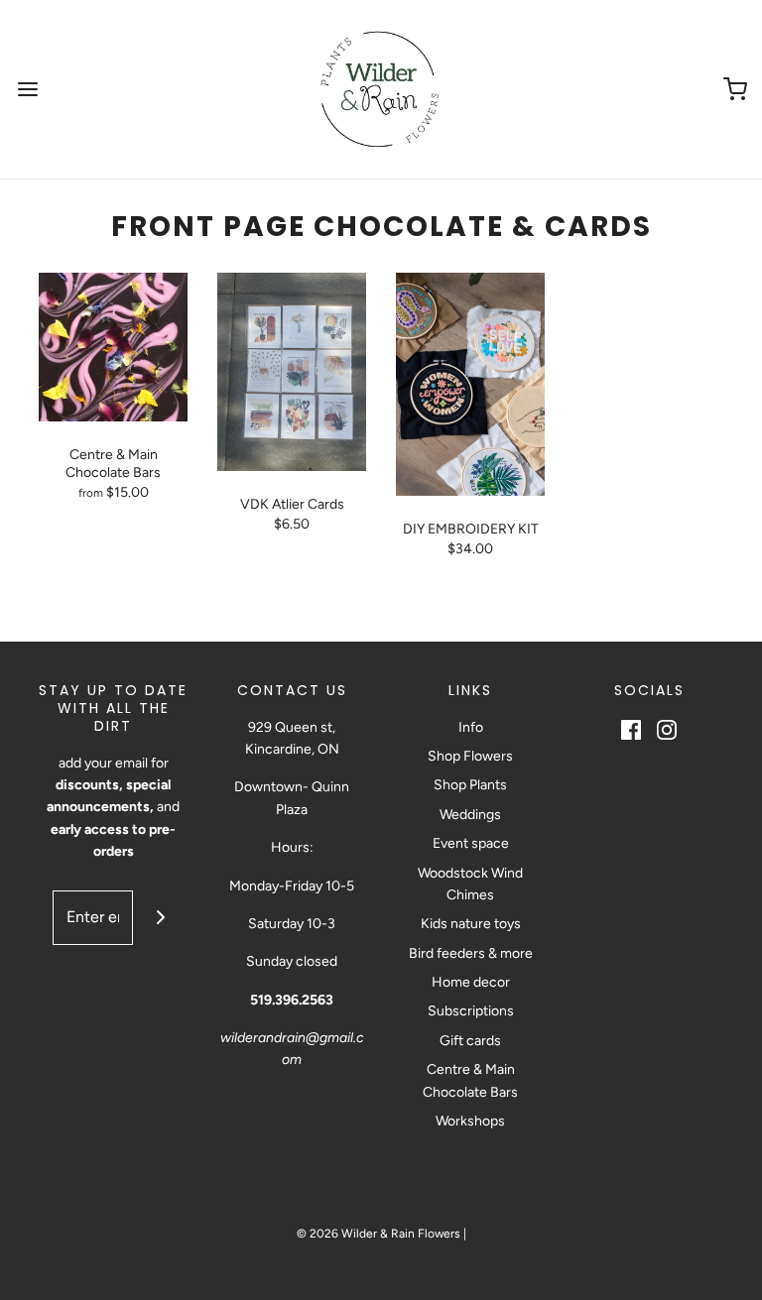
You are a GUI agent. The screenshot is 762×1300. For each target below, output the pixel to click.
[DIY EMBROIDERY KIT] (470, 384)
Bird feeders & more (471, 953)
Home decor (471, 982)
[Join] (160, 917)
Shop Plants (470, 784)
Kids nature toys (471, 923)
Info (470, 727)
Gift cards (470, 1040)
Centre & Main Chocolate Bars (470, 1080)
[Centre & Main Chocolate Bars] (113, 347)
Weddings (470, 814)
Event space (471, 843)
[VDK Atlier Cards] (291, 372)
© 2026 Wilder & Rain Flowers (378, 1234)
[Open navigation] (27, 89)
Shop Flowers (470, 756)
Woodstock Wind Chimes (470, 884)
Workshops (470, 1121)
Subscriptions (471, 1011)
